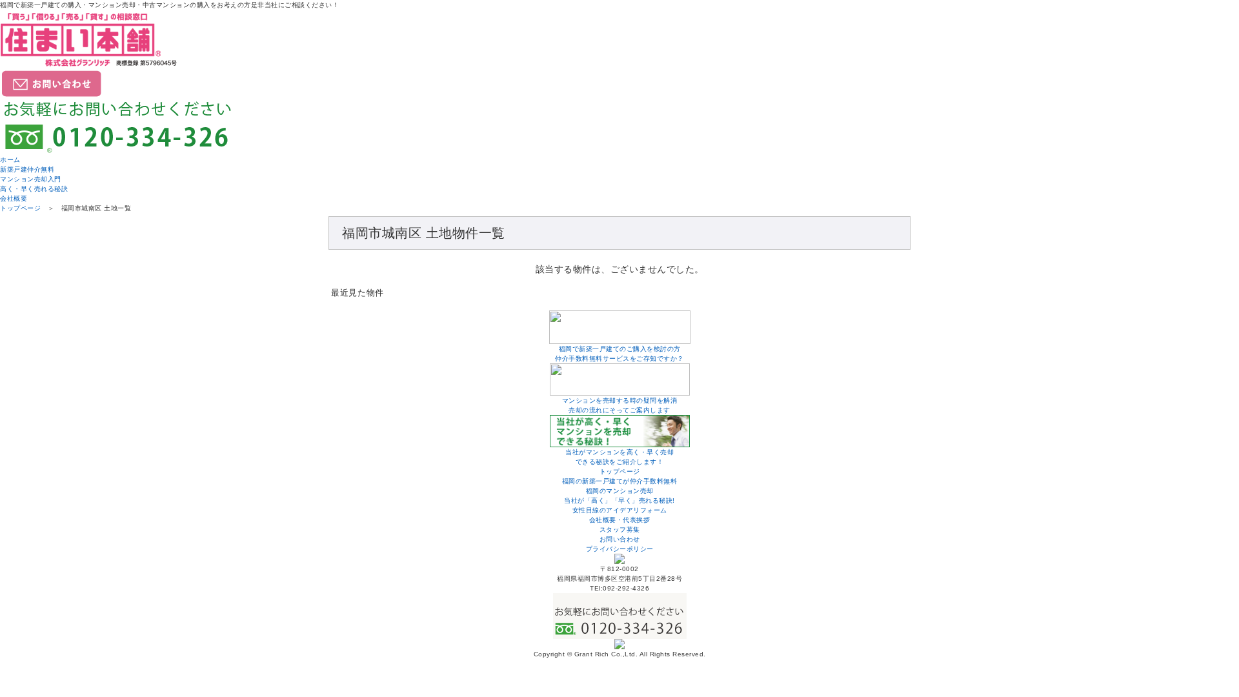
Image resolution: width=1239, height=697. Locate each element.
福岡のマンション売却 (620, 490)
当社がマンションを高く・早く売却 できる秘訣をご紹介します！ (619, 457)
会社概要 (13, 198)
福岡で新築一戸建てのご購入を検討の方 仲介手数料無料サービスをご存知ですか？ (619, 353)
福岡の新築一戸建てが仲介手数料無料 (620, 481)
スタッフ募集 (619, 529)
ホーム (10, 159)
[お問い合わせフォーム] (51, 93)
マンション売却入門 (30, 179)
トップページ (20, 208)
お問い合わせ (619, 539)
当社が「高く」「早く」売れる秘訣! (619, 500)
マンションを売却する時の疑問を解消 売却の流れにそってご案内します (620, 405)
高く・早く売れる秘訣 (34, 188)
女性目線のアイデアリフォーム (619, 510)
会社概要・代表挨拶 (619, 519)
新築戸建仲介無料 (27, 169)
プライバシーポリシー (620, 548)
